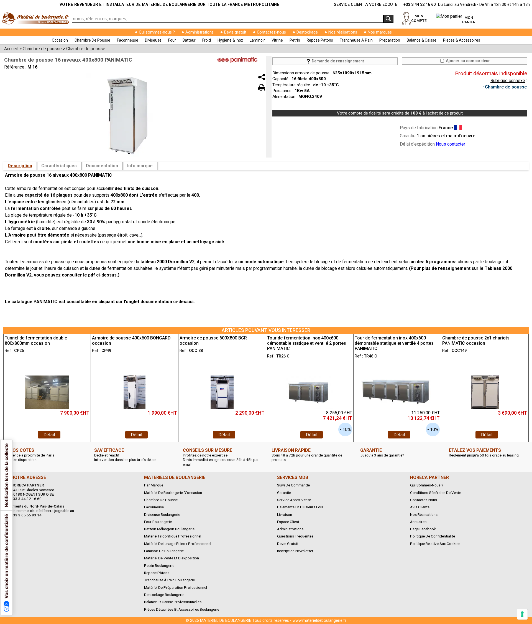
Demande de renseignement (337, 61)
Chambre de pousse (506, 87)
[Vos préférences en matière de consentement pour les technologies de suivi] (522, 614)
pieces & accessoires (461, 40)
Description (20, 165)
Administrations (199, 32)
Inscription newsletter (295, 551)
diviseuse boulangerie (162, 514)
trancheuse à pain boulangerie (169, 580)
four (172, 40)
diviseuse (153, 40)
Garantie (284, 492)
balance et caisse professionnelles (172, 602)
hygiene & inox (230, 40)
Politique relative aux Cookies (435, 543)
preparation (389, 40)
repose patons (320, 40)
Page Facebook (423, 529)
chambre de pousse (92, 40)
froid (206, 40)
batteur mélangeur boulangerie (169, 529)
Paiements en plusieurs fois (300, 507)
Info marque (140, 165)
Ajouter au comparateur (467, 61)
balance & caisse (421, 40)
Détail (49, 434)
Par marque (153, 485)
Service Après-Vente (294, 500)
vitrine (277, 40)
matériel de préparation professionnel (175, 587)
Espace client (288, 521)
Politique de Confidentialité (432, 536)
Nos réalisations (342, 32)
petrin (295, 40)
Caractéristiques (59, 165)
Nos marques (380, 32)
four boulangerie (158, 521)
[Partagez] (261, 76)
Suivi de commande (293, 485)
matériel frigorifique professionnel (172, 536)
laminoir (257, 40)
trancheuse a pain (356, 40)
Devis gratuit (235, 32)
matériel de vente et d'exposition (171, 558)
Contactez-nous (271, 32)
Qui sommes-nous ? (157, 32)
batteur (189, 40)
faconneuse (127, 40)
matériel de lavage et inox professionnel (177, 543)
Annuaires (418, 521)
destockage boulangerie (164, 594)
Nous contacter (450, 144)
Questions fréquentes (295, 536)
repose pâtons (156, 572)
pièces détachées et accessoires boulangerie (181, 609)
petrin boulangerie (159, 565)
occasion (60, 40)
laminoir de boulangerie (164, 551)
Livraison (284, 514)
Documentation (102, 165)
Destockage (307, 32)
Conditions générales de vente (435, 492)
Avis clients (419, 507)
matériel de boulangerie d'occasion (173, 492)
